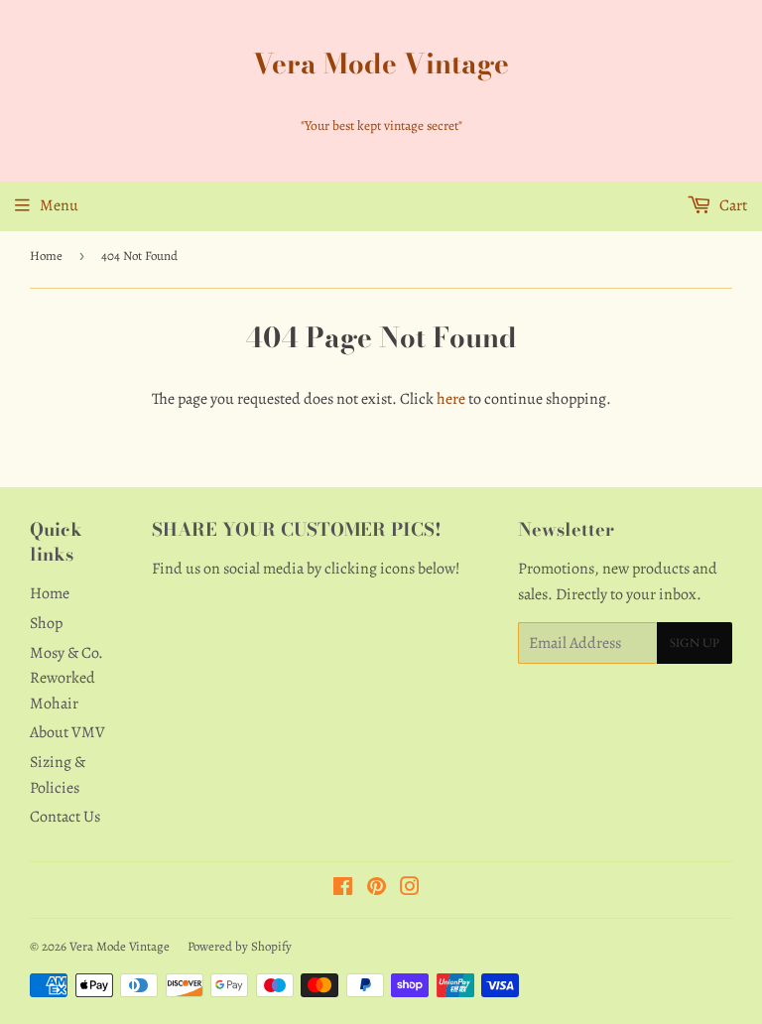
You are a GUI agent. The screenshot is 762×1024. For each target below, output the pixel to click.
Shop (46, 623)
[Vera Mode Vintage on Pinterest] (376, 889)
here (451, 399)
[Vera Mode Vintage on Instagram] (410, 889)
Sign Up (694, 643)
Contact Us (65, 817)
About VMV (67, 732)
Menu (59, 205)
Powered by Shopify (240, 946)
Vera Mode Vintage (381, 64)
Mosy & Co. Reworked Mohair (66, 678)
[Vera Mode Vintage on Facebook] (342, 889)
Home (46, 255)
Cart (731, 205)
